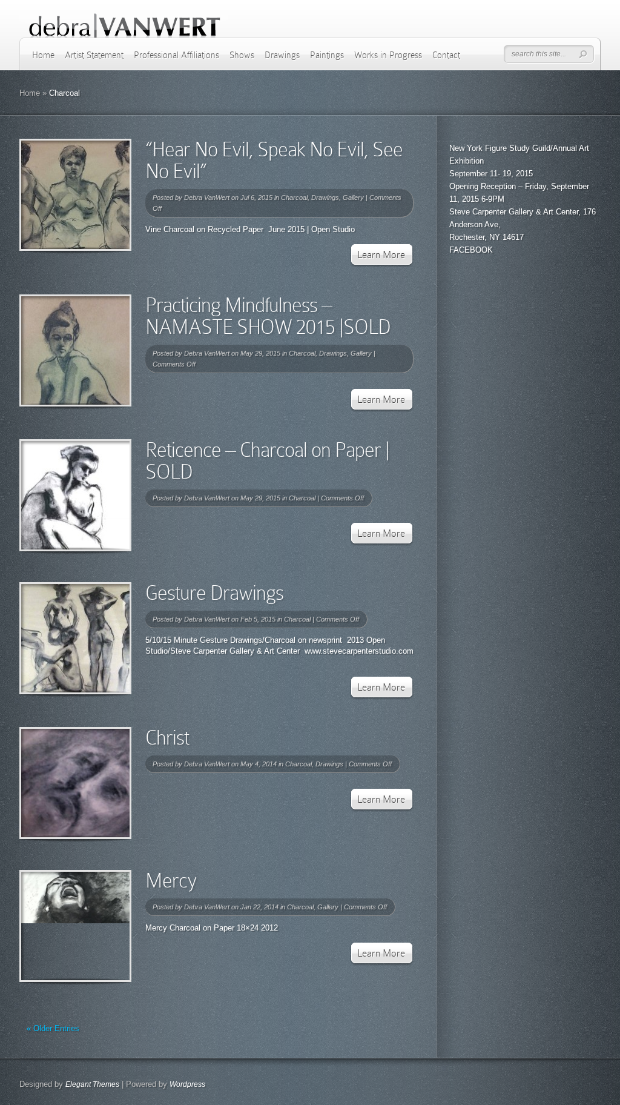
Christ (167, 737)
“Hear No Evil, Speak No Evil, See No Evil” (274, 160)
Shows (241, 55)
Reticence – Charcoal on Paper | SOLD (267, 461)
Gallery (353, 197)
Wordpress (187, 1084)
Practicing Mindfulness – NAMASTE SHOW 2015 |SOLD (268, 316)
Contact (446, 55)
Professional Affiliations (176, 55)
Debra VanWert (206, 197)
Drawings (282, 55)
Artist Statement (94, 55)
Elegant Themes (92, 1084)
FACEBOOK (471, 249)
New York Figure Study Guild (499, 148)
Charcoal (294, 197)
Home (43, 55)
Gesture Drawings (214, 593)
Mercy (171, 880)
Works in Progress (388, 55)
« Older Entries (53, 1028)
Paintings (327, 55)
